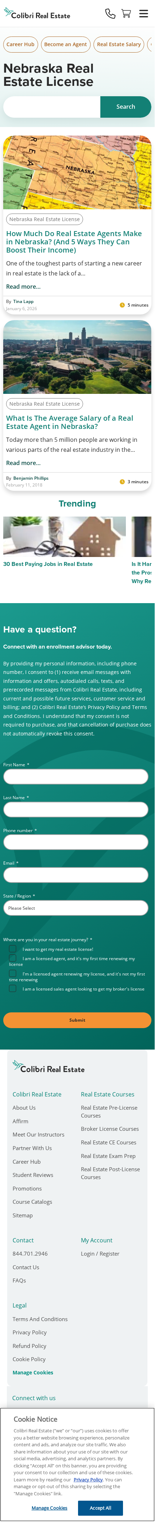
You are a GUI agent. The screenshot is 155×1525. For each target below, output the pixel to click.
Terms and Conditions (40, 1319)
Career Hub (20, 44)
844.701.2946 (30, 1253)
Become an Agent (65, 44)
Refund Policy (29, 1345)
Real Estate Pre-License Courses (109, 1111)
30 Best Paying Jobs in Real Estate (48, 564)
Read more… (23, 286)
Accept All (100, 1508)
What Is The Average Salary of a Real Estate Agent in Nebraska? (69, 422)
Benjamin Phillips (31, 478)
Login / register (100, 1253)
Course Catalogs (32, 1201)
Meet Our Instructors (38, 1134)
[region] (77, 1464)
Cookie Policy (29, 1359)
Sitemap (23, 1215)
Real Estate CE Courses (108, 1142)
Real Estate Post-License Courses (110, 1173)
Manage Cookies (33, 1372)
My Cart (126, 13)
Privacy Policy (30, 1332)
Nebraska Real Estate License (44, 219)
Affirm (20, 1121)
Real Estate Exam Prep (108, 1155)
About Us (24, 1107)
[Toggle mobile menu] (143, 13)
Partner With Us (32, 1148)
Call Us (110, 13)
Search (126, 107)
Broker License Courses (110, 1128)
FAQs (19, 1280)
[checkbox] (79, 968)
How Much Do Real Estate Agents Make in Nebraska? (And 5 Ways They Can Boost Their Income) (74, 241)
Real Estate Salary (119, 44)
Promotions (27, 1188)
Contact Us (26, 1267)
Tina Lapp (23, 301)
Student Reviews (33, 1174)
